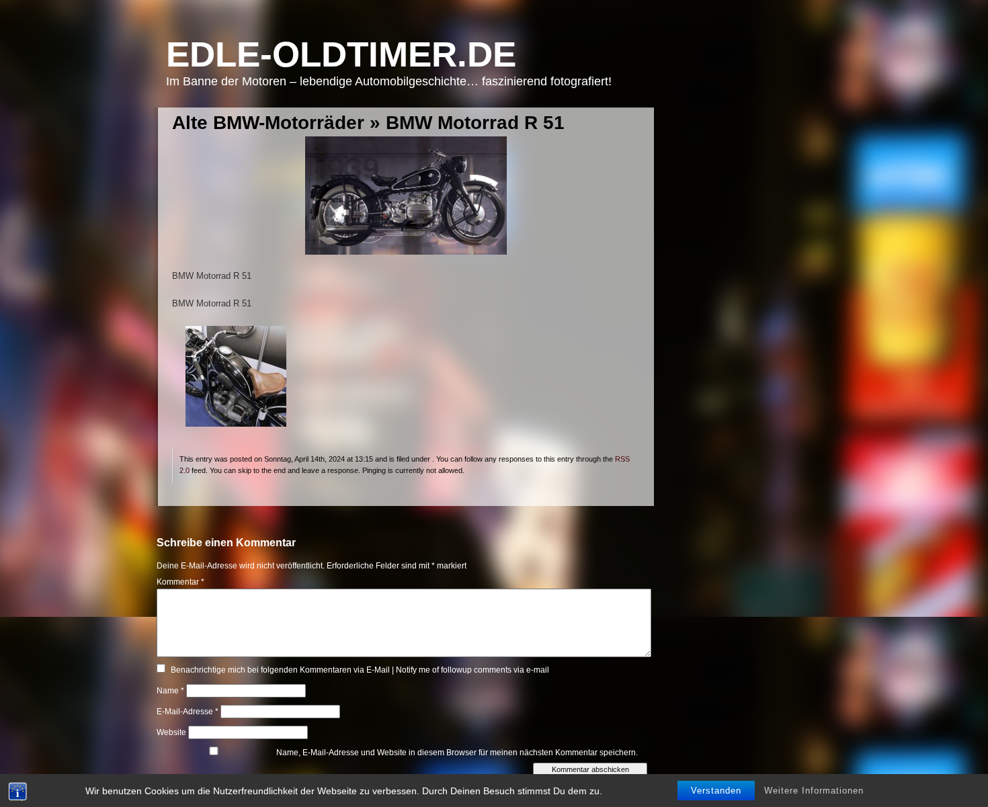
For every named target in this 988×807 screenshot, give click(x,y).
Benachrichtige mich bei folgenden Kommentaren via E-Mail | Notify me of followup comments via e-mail (360, 670)
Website (171, 732)
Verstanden (716, 790)
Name (170, 690)
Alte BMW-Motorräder (268, 122)
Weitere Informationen (814, 790)
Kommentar (180, 582)
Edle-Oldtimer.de (341, 54)
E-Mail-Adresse (187, 711)
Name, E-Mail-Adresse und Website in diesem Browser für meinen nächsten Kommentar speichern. (457, 752)
